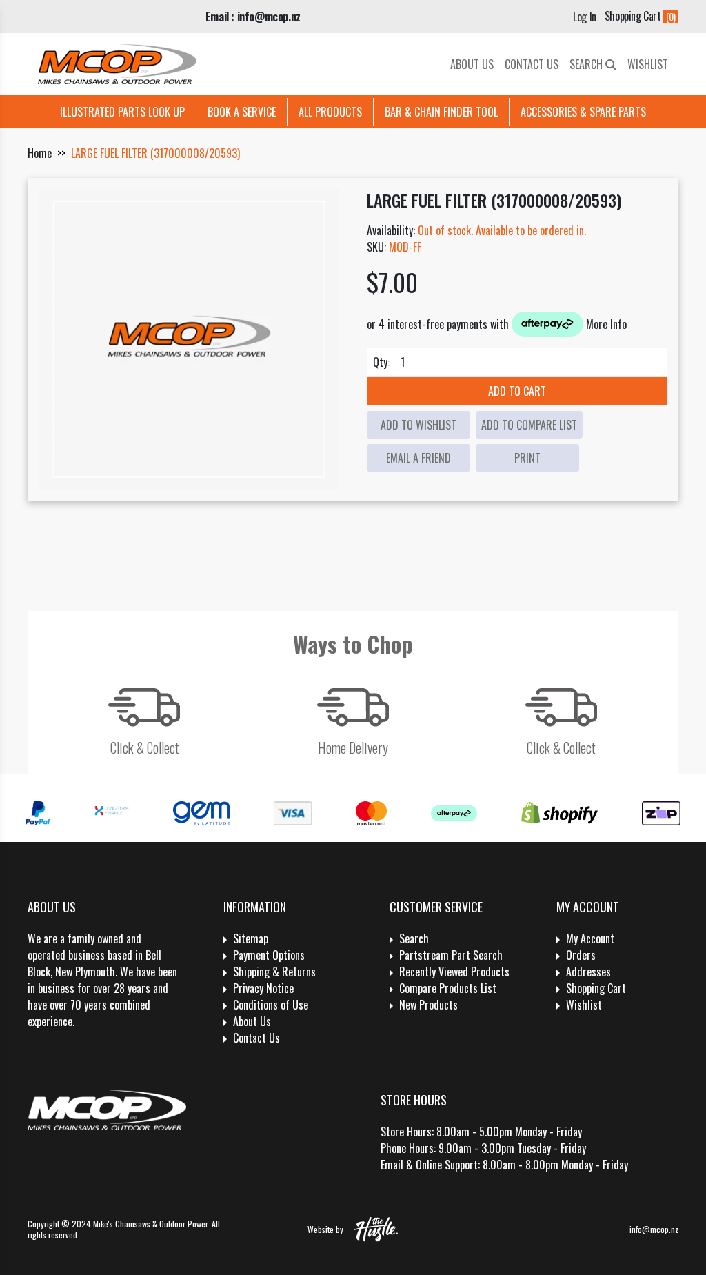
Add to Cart (517, 391)
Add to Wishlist (418, 424)
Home (40, 153)
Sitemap (250, 938)
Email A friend (418, 458)
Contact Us (531, 64)
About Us (472, 64)
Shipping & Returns (274, 971)
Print (527, 458)
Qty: (381, 362)
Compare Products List (447, 988)
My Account (590, 938)
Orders (581, 955)
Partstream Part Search (451, 955)
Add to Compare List (529, 424)
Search (587, 64)
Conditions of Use (270, 1004)
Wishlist (647, 64)
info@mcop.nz (653, 1229)
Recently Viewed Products (454, 971)
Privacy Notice (263, 988)
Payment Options (269, 955)
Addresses (588, 971)
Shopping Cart (596, 988)
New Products (428, 1004)
